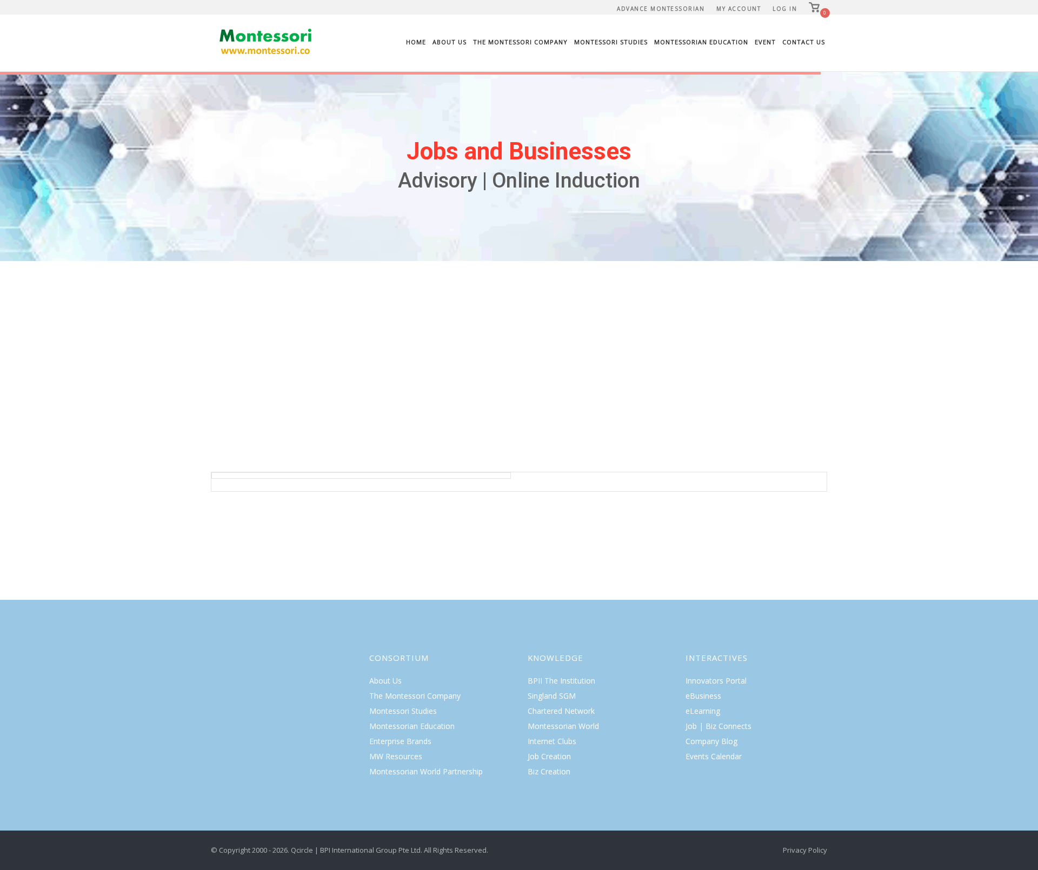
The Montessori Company (520, 42)
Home (416, 42)
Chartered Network (561, 711)
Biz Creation (549, 771)
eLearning (703, 711)
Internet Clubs (552, 741)
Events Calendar (714, 756)
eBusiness (703, 696)
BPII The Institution (561, 680)
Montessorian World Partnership (426, 771)
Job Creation (549, 756)
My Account (738, 8)
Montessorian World (563, 726)
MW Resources (395, 756)
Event (765, 42)
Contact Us (803, 42)
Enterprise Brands (400, 741)
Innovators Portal (716, 680)
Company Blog (711, 741)
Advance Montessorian (660, 8)
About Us (449, 42)
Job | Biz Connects (718, 726)
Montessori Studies (611, 42)
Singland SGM (552, 696)
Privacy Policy (805, 850)
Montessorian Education (701, 42)
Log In (785, 8)
